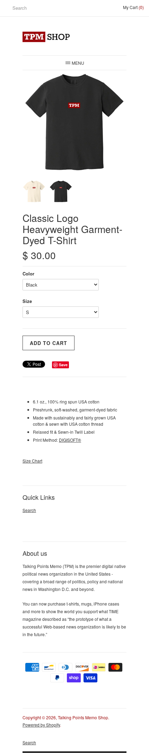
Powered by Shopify (41, 725)
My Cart (133, 7)
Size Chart (32, 461)
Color (28, 273)
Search (29, 510)
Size (27, 301)
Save (63, 364)
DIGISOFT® (70, 440)
